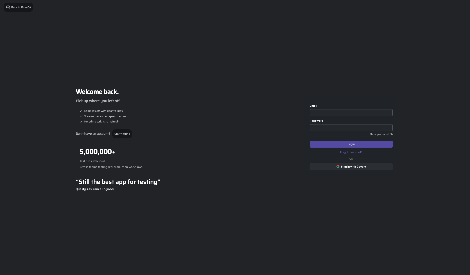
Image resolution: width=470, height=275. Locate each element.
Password (316, 120)
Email (313, 105)
